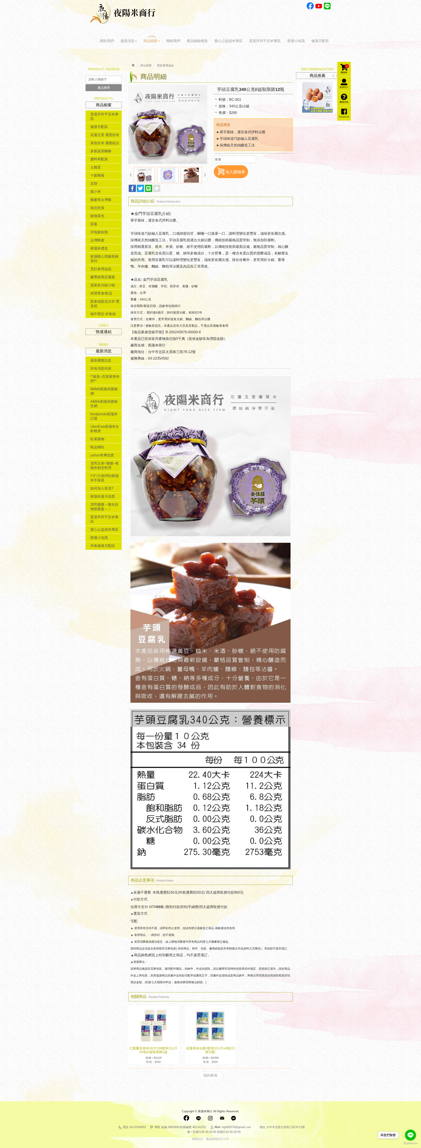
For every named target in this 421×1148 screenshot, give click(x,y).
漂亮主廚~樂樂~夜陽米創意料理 (104, 465)
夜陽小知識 (99, 537)
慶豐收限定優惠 (102, 277)
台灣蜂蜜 (97, 240)
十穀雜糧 (97, 175)
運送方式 (140, 913)
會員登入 (344, 87)
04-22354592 (138, 1127)
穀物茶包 (97, 216)
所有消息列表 (100, 368)
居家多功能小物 (102, 285)
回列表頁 (210, 1075)
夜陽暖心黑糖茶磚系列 (104, 259)
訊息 (233, 1118)
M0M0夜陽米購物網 (104, 391)
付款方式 (140, 899)
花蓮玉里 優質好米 (104, 135)
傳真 (157, 1127)
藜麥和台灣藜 (100, 200)
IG (210, 1118)
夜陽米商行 (123, 13)
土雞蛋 (95, 167)
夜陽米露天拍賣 (102, 496)
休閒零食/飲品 (101, 293)
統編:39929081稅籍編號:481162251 (183, 1127)
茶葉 (93, 224)
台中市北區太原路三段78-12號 (285, 1127)
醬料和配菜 (99, 159)
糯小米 (95, 191)
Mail (222, 1118)
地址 (262, 1127)
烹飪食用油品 (100, 269)
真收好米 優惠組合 (104, 143)
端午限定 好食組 (103, 314)
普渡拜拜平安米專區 (104, 116)
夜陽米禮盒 (99, 248)
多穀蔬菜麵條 (100, 151)
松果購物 (97, 439)
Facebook (310, 6)
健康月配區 (99, 127)
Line (327, 6)
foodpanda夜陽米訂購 (104, 416)
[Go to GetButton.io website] (410, 1143)
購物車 (344, 69)
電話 (125, 1127)
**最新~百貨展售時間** (105, 379)
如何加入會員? (101, 488)
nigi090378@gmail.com (236, 1127)
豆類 (93, 183)
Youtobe (319, 6)
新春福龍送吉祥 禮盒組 (104, 304)
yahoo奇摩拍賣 (102, 455)
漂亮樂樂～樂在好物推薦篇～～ (104, 507)
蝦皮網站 (97, 447)
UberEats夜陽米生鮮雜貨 (104, 429)
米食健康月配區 (102, 546)
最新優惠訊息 (100, 360)
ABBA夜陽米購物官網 (104, 404)
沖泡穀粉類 (99, 232)
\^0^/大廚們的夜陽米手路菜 (104, 478)
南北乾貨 (97, 208)
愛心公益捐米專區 (104, 529)
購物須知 (344, 102)
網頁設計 (197, 1139)
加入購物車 (235, 172)
